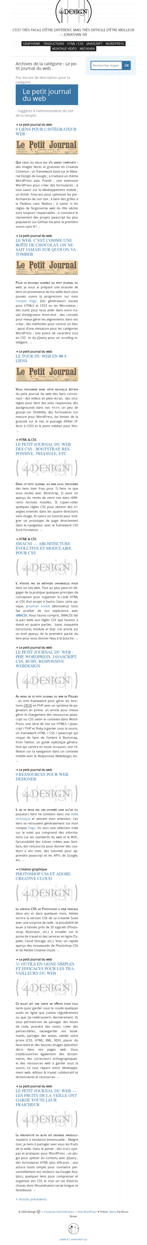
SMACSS (21, 615)
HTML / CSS (75, 44)
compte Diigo (26, 301)
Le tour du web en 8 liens (41, 358)
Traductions (53, 44)
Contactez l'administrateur (59, 1211)
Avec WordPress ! (87, 1211)
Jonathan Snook (38, 606)
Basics (112, 1211)
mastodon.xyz (79, 1239)
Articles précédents (31, 1199)
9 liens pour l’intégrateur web (46, 131)
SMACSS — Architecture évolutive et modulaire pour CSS (43, 548)
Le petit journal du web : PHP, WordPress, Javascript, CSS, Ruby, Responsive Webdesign (46, 659)
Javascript (95, 44)
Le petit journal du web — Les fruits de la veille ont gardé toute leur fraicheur (46, 1097)
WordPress (115, 44)
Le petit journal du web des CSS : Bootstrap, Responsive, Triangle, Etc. (43, 448)
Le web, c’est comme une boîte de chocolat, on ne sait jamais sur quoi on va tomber (46, 247)
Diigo (31, 828)
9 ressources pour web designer (42, 776)
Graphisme (31, 44)
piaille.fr (64, 1239)
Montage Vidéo (64, 48)
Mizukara (87, 48)
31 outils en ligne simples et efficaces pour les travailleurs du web (45, 968)
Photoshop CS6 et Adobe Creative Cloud (43, 876)
